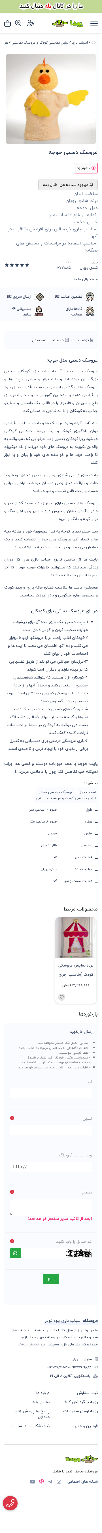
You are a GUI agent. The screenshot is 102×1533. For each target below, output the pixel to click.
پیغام (87, 1192)
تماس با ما (40, 1401)
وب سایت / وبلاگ (75, 1155)
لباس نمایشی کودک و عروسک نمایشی (40, 43)
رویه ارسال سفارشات (80, 1410)
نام (89, 1081)
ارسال (51, 1279)
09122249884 (81, 1367)
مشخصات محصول (48, 339)
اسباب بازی (80, 43)
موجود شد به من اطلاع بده (66, 184)
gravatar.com (75, 1062)
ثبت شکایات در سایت (30, 1425)
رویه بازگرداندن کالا (81, 1401)
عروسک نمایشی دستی (55, 792)
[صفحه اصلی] (93, 43)
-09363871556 (59, 1367)
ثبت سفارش (87, 1392)
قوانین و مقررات (83, 1425)
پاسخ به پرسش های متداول (32, 1414)
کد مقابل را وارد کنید (74, 1241)
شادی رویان (89, 268)
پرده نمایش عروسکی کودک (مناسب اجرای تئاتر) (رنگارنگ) (76, 969)
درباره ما (43, 1392)
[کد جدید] (15, 1253)
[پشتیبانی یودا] (10, 1503)
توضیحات (80, 339)
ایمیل (87, 1118)
